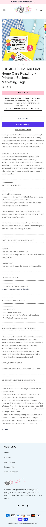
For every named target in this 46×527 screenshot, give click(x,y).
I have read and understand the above (23, 108)
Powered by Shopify (31, 523)
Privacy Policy (9, 467)
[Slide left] (18, 64)
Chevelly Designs (19, 523)
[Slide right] (27, 64)
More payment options (23, 130)
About (6, 452)
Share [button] (6, 430)
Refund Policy (9, 462)
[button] (4, 9)
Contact (7, 457)
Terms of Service (11, 472)
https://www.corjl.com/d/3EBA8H (15, 289)
